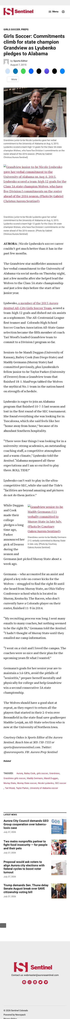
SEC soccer (60, 783)
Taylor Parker (22, 788)
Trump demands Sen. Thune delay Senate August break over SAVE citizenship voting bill (26, 888)
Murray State (10, 783)
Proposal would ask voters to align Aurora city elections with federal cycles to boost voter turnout (24, 867)
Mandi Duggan (51, 778)
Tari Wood (10, 788)
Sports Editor (20, 60)
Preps (25, 29)
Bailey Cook (29, 773)
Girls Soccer (12, 29)
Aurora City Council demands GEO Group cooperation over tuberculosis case (26, 824)
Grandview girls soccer (14, 778)
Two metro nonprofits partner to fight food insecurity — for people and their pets (25, 845)
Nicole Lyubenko (46, 783)
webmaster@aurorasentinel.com (41, 975)
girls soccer (42, 773)
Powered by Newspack (15, 1014)
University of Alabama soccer (44, 788)
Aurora (19, 773)
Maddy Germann (35, 778)
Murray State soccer (27, 783)
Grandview (54, 773)
